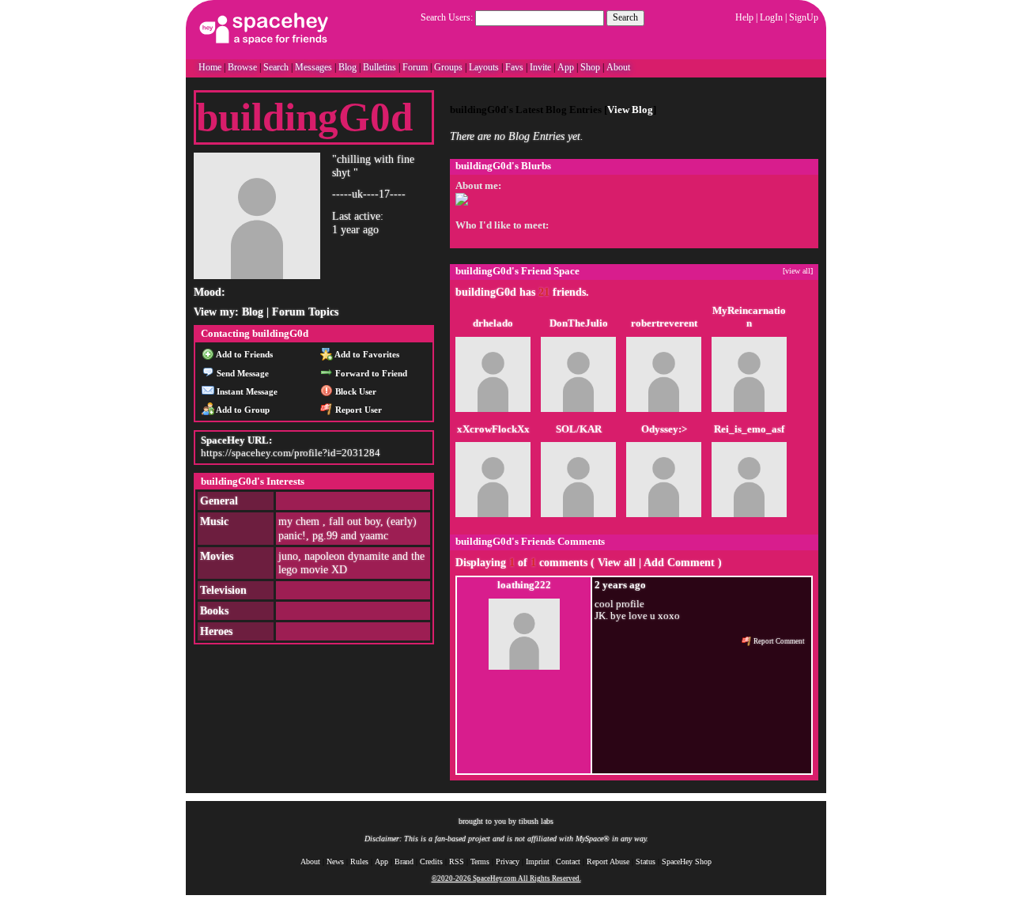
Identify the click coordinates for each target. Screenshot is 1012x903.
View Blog (630, 109)
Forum (415, 67)
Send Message (241, 373)
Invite (540, 67)
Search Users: (447, 17)
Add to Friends (243, 354)
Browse (242, 67)
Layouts (484, 67)
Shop (590, 67)
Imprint (537, 861)
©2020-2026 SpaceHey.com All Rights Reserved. (506, 878)
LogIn (771, 17)
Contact (568, 861)
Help (744, 17)
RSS (456, 861)
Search (625, 17)
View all (617, 563)
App (565, 67)
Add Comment (679, 563)
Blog (347, 67)
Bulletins (379, 67)
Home (209, 67)
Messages (313, 67)
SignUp (803, 17)
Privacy (507, 861)
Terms (479, 861)
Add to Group (242, 409)
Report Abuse (608, 861)
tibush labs (536, 821)
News (335, 861)
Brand (404, 861)
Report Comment (778, 641)
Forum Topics (305, 312)
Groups (448, 67)
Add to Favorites (366, 354)
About (618, 67)
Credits (431, 861)
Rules (359, 861)
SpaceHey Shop (687, 861)
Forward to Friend (370, 373)
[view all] (798, 270)
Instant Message (246, 391)
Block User (354, 391)
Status (645, 861)
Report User (357, 409)
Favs (514, 67)
